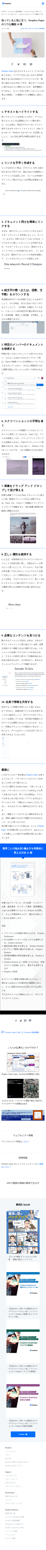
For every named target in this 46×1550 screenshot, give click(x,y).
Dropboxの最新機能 (15, 11)
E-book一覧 (23, 1434)
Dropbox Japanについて (13, 1466)
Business (8, 1458)
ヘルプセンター (11, 1476)
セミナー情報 (10, 1538)
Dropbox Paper (7, 71)
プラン (7, 1455)
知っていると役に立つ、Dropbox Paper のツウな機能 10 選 (22, 14)
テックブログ (10, 1535)
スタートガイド (11, 1479)
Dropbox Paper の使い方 (32, 11)
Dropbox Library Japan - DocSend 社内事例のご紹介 (20, 1074)
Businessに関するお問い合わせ (16, 1462)
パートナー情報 (11, 1531)
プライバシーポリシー (13, 1486)
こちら (25, 1141)
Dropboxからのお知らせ (14, 1524)
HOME (3, 11)
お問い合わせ (10, 1483)
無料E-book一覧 (11, 1496)
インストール (10, 1451)
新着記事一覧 (10, 1513)
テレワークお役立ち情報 (14, 1517)
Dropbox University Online (14, 1528)
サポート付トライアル (13, 1503)
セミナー (8, 1500)
